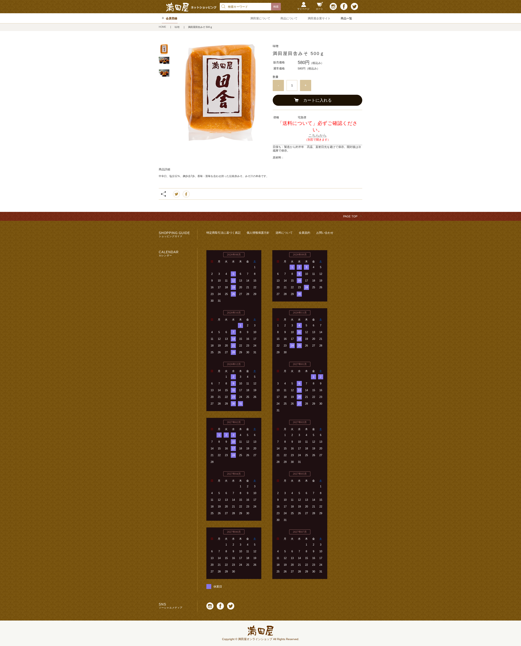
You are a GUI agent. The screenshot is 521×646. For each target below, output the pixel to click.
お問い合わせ (324, 232)
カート (319, 9)
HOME (163, 26)
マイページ (303, 9)
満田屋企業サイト (319, 18)
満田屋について (260, 18)
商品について (289, 18)
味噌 (177, 27)
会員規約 (304, 232)
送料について (284, 232)
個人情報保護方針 (258, 232)
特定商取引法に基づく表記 (223, 232)
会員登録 (171, 18)
